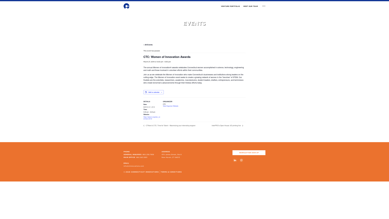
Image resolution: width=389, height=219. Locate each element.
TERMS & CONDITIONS (171, 172)
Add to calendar (153, 92)
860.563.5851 (141, 157)
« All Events (148, 44)
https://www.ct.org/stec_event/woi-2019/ (151, 118)
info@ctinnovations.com (134, 166)
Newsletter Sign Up (249, 153)
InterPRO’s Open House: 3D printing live (226, 125)
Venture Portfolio (230, 6)
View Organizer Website (170, 106)
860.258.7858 (148, 154)
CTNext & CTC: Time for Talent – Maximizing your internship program (170, 125)
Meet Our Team (250, 6)
